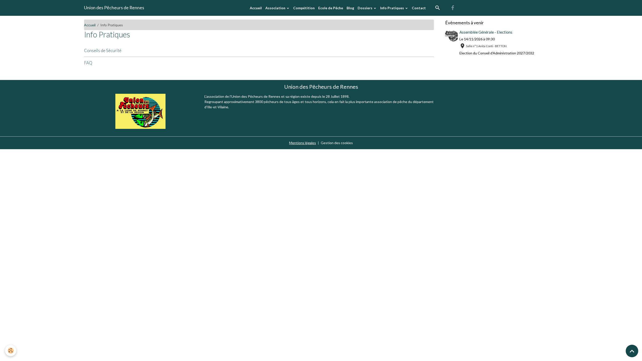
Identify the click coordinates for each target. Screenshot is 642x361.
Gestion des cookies (337, 143)
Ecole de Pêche (330, 8)
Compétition (304, 8)
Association (275, 8)
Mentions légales (302, 143)
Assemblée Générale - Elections (485, 32)
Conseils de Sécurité (102, 50)
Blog (350, 8)
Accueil (256, 8)
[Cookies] (10, 350)
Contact (419, 8)
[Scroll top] (632, 351)
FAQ (88, 62)
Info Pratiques (392, 8)
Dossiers (365, 8)
